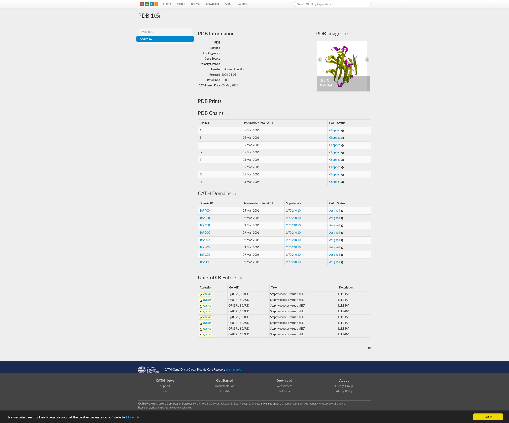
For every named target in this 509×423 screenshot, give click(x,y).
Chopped (335, 130)
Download (212, 4)
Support (243, 4)
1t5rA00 (205, 210)
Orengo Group (344, 386)
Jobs (165, 391)
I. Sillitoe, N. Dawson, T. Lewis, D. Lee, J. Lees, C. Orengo (228, 404)
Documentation (224, 386)
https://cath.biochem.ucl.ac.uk (174, 408)
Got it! (488, 416)
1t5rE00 (205, 240)
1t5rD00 (205, 232)
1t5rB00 (205, 218)
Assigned (335, 210)
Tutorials (225, 391)
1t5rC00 (205, 225)
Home (167, 4)
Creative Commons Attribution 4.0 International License (313, 404)
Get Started (224, 380)
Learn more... (233, 369)
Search (181, 4)
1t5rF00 (205, 247)
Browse (195, 4)
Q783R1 (207, 294)
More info (133, 416)
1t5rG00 (205, 255)
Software (284, 391)
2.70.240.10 (293, 210)
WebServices (284, 386)
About (228, 4)
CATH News (165, 380)
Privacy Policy (344, 391)
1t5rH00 (205, 262)
